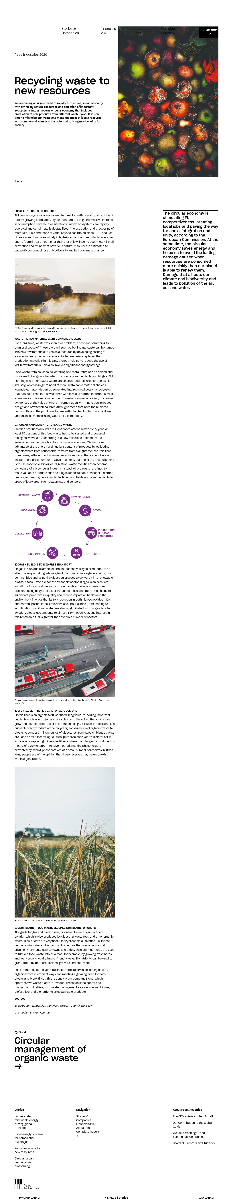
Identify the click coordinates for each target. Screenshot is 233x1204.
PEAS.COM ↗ (210, 32)
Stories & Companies (70, 31)
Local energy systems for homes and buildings (29, 1138)
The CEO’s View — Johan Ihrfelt (193, 1116)
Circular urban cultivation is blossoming (24, 1162)
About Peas (138, 31)
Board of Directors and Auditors (194, 1143)
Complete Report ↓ (168, 31)
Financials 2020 (108, 31)
